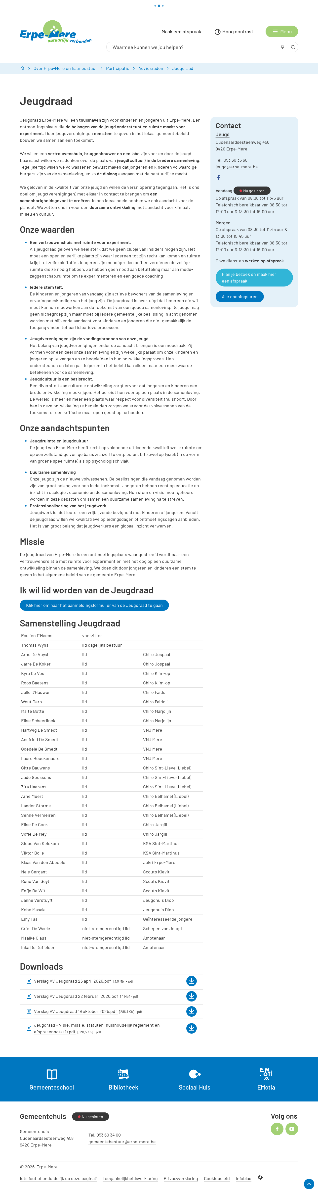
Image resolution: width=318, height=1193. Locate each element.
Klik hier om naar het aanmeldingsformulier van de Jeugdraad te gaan (94, 605)
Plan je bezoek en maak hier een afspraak (249, 277)
